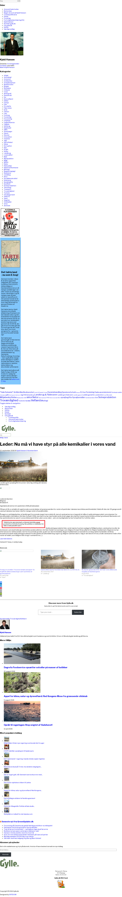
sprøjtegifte (66, 397)
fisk (84, 392)
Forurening (8, 119)
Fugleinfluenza (9, 122)
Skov (6, 177)
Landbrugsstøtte (88, 395)
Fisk (5, 113)
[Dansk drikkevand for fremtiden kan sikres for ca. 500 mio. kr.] (60, 559)
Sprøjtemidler (78, 397)
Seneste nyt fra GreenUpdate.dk (18, 821)
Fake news (8, 108)
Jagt (5, 140)
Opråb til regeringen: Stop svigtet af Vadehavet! (28, 725)
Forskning (7, 117)
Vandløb (28, 401)
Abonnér (5, 854)
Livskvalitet (8, 155)
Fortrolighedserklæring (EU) (14, 20)
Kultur (6, 151)
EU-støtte (7, 106)
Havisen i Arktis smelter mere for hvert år (19, 833)
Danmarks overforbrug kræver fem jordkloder (20, 827)
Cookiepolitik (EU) (10, 15)
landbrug (31, 395)
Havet (6, 133)
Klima (6, 144)
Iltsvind (6, 135)
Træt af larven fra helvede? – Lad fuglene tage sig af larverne (26, 829)
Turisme (7, 193)
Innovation (8, 137)
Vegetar (7, 200)
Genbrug (7, 126)
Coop (6, 92)
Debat (6, 16)
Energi (6, 103)
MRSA (6, 162)
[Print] (61, 592)
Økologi (7, 169)
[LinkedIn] (61, 584)
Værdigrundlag (9, 29)
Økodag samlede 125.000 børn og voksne (19, 836)
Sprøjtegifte (8, 182)
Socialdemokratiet (10, 178)
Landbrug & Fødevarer (45, 394)
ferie (5, 110)
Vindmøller (8, 202)
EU (81, 392)
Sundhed (7, 184)
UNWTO (7, 196)
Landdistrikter (99, 395)
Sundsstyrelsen (90, 397)
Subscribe (78, 612)
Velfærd (36, 400)
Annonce (7, 79)
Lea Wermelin (108, 395)
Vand (5, 198)
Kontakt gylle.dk (10, 24)
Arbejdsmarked (9, 83)
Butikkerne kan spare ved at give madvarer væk (21, 831)
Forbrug (7, 115)
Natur (6, 164)
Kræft (6, 149)
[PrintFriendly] (61, 594)
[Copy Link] (61, 596)
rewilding (7, 175)
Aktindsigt (8, 77)
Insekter (7, 139)
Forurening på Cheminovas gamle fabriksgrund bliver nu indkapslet (28, 826)
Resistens (7, 173)
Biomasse (7, 88)
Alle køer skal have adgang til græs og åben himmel (22, 838)
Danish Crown (43, 392)
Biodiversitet (8, 84)
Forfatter (3, 65)
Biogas (6, 86)
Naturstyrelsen (42, 397)
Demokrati (8, 95)
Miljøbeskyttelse (8, 397)
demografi (7, 94)
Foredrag (7, 18)
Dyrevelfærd (8, 99)
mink (25, 397)
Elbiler (6, 101)
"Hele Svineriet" (6, 392)
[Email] (61, 590)
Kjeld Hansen (8, 22)
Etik (5, 104)
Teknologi (7, 187)
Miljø (5, 160)
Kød (5, 148)
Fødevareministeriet (103, 392)
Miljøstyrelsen (20, 397)
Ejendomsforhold (69, 392)
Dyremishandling (54, 392)
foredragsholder (13, 64)
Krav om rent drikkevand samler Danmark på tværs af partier (26, 835)
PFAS (48, 397)
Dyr (5, 97)
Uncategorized (9, 195)
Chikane (7, 90)
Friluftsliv (7, 121)
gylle (7, 395)
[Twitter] (61, 586)
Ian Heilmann (17, 395)
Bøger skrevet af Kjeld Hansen (15, 13)
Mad (5, 157)
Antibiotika (8, 81)
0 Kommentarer (32, 450)
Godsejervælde (117, 392)
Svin (96, 397)
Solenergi (7, 180)
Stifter (6, 27)
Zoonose (7, 205)
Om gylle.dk (8, 25)
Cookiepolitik (13, 417)
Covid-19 (36, 392)
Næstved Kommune (11, 168)
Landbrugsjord (77, 395)
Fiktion (6, 112)
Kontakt (8, 414)
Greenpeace (2, 395)
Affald (6, 75)
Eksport (78, 392)
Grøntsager (8, 131)
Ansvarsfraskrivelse (11, 9)
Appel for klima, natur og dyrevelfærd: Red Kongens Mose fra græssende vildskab (45, 696)
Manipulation (8, 159)
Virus (6, 204)
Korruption (8, 146)
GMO (5, 130)
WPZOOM (12, 894)
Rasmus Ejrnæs (53, 397)
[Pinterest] (61, 588)
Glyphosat (7, 128)
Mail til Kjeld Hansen (7, 67)
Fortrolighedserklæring (17, 421)
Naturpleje (8, 166)
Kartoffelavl (8, 142)
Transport (7, 189)
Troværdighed (9, 191)
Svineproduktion (10, 186)
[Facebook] (61, 582)
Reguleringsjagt (9, 171)
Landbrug (7, 153)
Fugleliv (6, 124)
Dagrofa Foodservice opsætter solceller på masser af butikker (35, 667)
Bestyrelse (8, 11)
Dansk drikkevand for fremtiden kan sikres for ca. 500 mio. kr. (60, 570)
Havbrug (11, 395)
